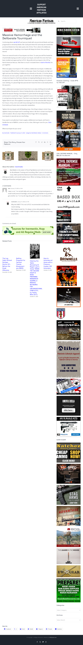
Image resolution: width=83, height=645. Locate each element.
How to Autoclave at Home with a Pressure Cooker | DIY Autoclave (48, 263)
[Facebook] (36, 142)
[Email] (50, 142)
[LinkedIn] (44, 142)
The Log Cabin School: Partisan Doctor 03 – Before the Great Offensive (7, 264)
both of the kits (45, 62)
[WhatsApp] (47, 142)
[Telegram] (50, 144)
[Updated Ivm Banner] (27, 227)
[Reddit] (41, 142)
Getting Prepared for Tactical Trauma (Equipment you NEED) (20, 263)
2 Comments (45, 133)
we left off (17, 42)
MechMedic (34, 133)
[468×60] (21, 28)
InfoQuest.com (52, 637)
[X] (38, 142)
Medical (39, 133)
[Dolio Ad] (27, 152)
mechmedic (6, 133)
